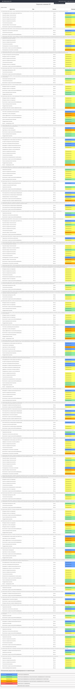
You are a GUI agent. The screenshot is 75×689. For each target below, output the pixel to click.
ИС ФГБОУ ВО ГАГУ (7, 1)
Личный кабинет (63, 1)
